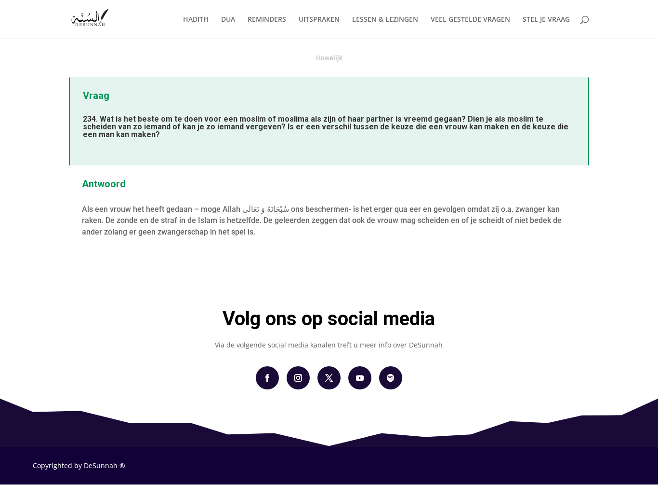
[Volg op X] (329, 377)
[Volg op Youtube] (359, 377)
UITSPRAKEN (319, 20)
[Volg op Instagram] (298, 377)
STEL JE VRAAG (546, 20)
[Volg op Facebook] (267, 377)
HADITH (196, 20)
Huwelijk (329, 58)
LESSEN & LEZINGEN (385, 20)
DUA (228, 20)
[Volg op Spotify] (390, 377)
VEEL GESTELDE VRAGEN (470, 20)
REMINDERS (267, 20)
